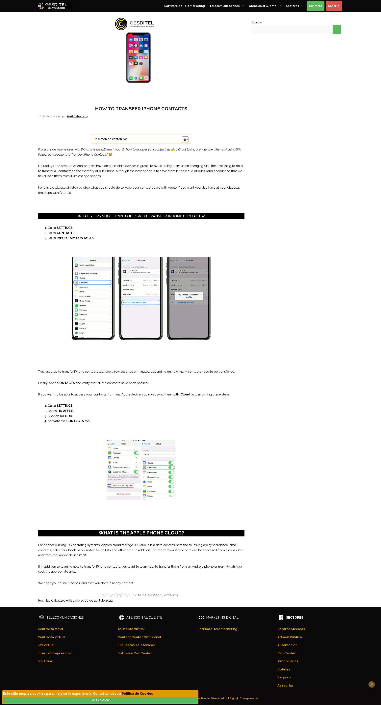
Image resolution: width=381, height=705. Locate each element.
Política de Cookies (137, 693)
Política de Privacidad (210, 698)
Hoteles (283, 669)
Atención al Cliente (262, 6)
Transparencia (249, 698)
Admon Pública (289, 637)
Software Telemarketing (217, 629)
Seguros (284, 677)
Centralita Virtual (51, 637)
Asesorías (285, 685)
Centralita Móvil (50, 629)
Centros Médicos (291, 629)
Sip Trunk (45, 661)
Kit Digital (232, 698)
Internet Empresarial (55, 653)
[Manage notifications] (371, 684)
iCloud (185, 394)
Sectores (292, 6)
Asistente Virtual (131, 629)
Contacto (315, 6)
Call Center (286, 653)
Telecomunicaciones (225, 6)
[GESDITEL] (55, 6)
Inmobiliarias (287, 661)
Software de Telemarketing (184, 6)
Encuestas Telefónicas (136, 645)
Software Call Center (135, 653)
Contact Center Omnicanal (139, 637)
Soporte (334, 6)
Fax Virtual (46, 645)
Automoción (287, 645)
